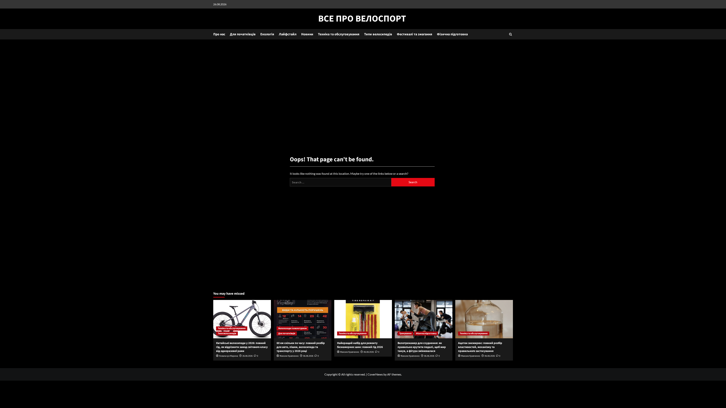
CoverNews (375, 374)
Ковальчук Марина (228, 356)
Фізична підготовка (452, 34)
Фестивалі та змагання (414, 34)
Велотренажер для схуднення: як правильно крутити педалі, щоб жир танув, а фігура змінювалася (422, 347)
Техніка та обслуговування (338, 34)
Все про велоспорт (362, 18)
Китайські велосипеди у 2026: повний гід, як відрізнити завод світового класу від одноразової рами (242, 347)
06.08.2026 (308, 356)
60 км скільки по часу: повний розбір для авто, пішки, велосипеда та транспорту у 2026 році (301, 347)
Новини (307, 34)
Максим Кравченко (289, 356)
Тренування (405, 333)
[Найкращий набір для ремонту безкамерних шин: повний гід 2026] (363, 319)
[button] (510, 34)
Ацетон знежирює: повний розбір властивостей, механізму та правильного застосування (480, 347)
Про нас (219, 34)
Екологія (267, 34)
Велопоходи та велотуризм (292, 328)
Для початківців (243, 34)
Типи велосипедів (378, 34)
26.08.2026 (247, 356)
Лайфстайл (287, 34)
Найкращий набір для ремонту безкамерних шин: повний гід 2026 (360, 345)
